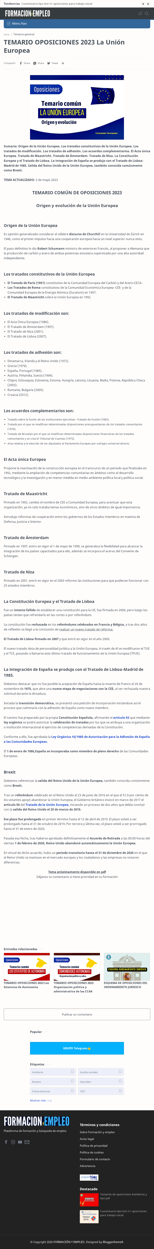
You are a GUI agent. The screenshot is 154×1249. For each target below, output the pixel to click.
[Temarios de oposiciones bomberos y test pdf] (89, 1199)
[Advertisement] (77, 913)
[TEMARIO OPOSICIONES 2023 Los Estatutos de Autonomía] (27, 967)
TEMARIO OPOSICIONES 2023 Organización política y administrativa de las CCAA (74, 987)
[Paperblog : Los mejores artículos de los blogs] (115, 1177)
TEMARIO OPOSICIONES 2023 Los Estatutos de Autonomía (26, 985)
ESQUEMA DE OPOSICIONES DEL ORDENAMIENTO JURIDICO (125, 985)
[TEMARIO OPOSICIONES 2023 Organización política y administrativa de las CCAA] (77, 967)
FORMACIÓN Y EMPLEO (69, 1242)
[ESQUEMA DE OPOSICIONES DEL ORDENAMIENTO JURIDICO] (127, 967)
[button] (143, 4)
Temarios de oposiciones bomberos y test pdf (123, 1196)
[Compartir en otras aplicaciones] (63, 63)
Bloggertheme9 (113, 1242)
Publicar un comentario (77, 1014)
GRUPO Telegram (75, 1048)
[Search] (146, 13)
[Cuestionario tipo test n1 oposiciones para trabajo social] (89, 1216)
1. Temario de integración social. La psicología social (55, 3)
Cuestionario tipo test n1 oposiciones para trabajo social (123, 1213)
